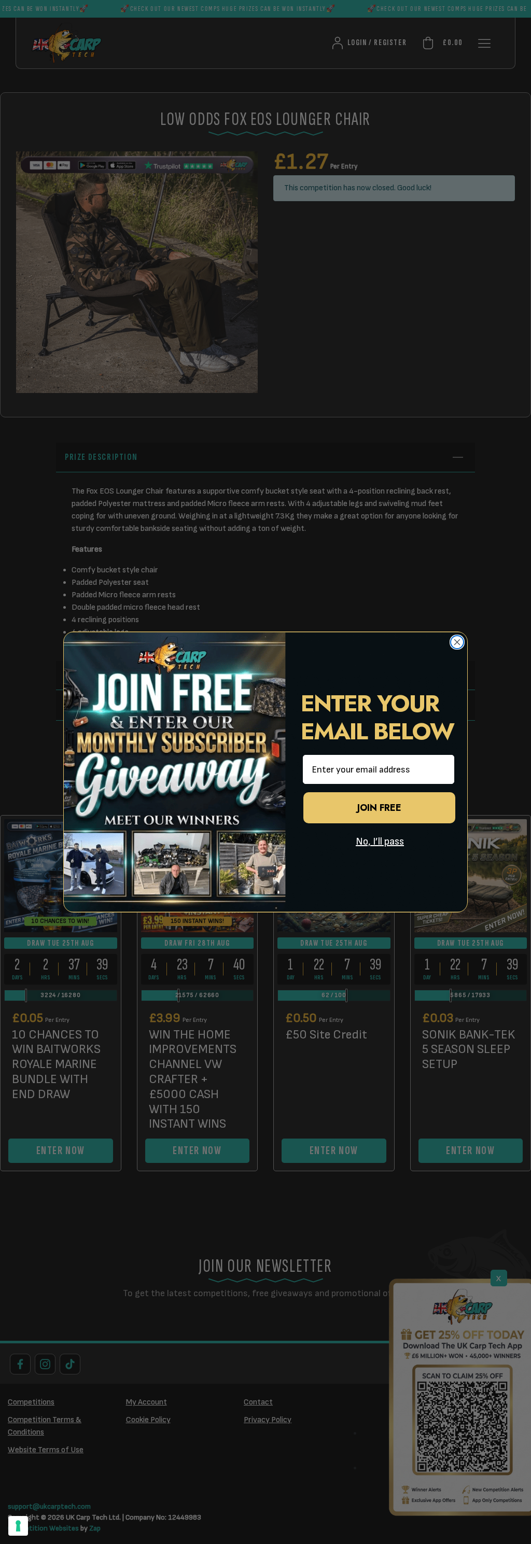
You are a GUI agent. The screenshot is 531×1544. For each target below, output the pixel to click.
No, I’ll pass (380, 841)
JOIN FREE (379, 808)
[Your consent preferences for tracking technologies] (18, 1526)
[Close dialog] (457, 642)
